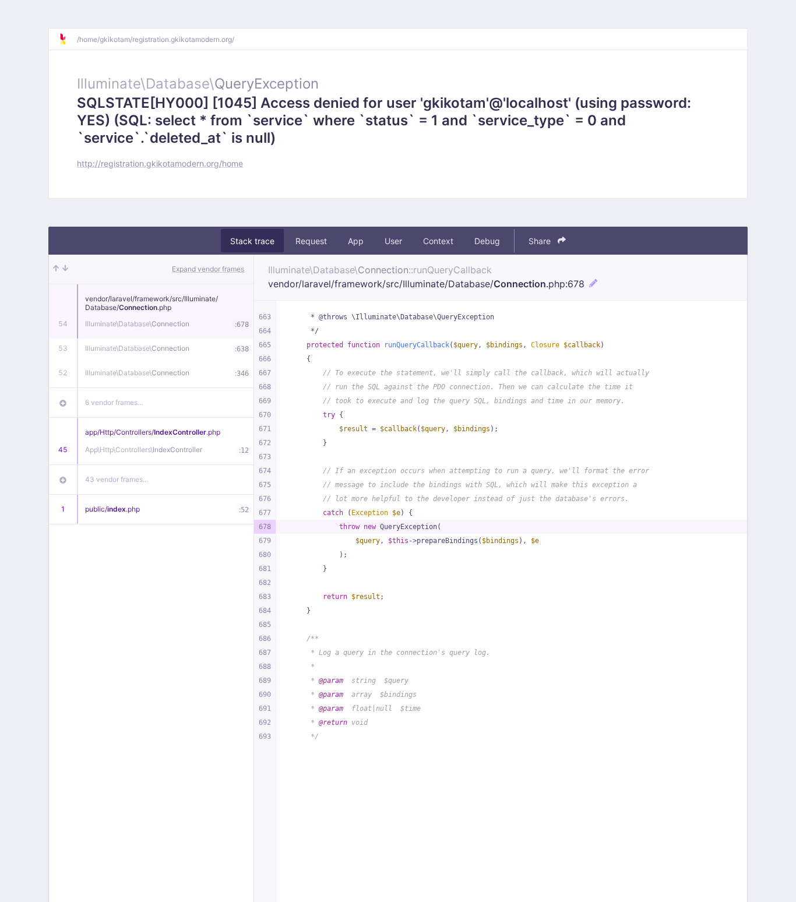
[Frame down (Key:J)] (65, 269)
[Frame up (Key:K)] (55, 269)
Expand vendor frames (208, 269)
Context (438, 241)
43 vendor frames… (117, 479)
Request (311, 241)
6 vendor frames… (114, 402)
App (356, 241)
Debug (487, 241)
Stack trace (252, 241)
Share (541, 241)
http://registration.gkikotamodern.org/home (160, 163)
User (393, 241)
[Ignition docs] (67, 39)
